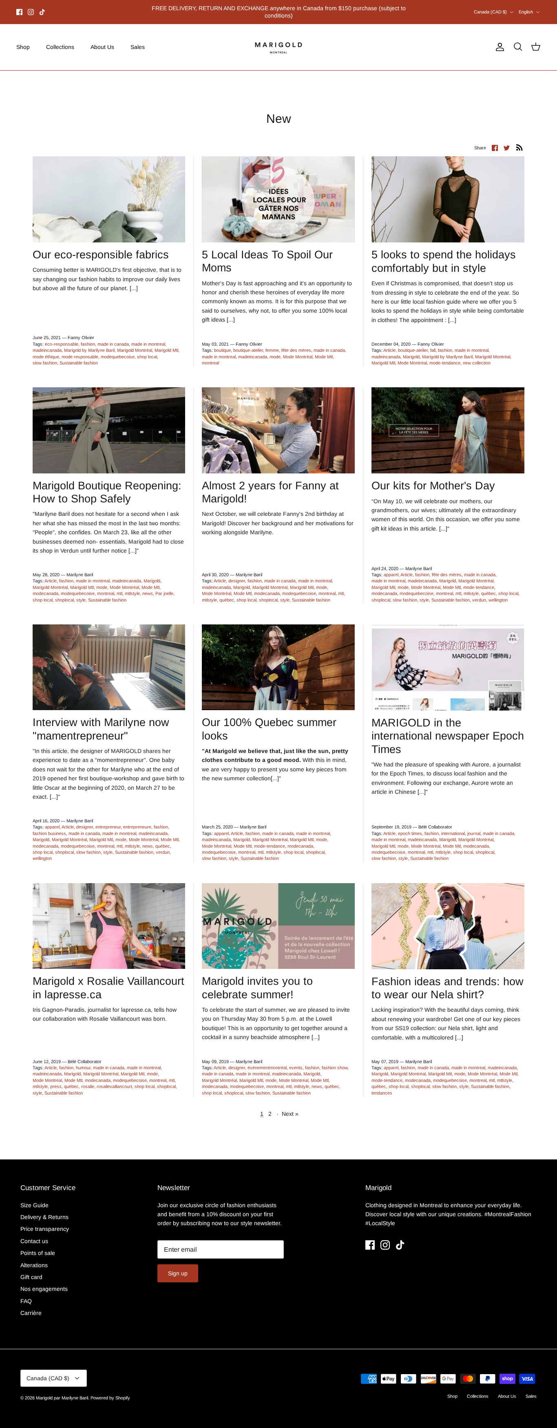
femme (272, 343)
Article (389, 343)
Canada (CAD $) (490, 8)
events (296, 1060)
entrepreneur (108, 820)
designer (236, 574)
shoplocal (64, 593)
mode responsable (80, 349)
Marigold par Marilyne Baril (62, 1390)
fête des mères (296, 343)
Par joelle (164, 586)
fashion (88, 337)
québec (226, 593)
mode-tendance (444, 355)
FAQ (26, 1294)
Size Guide (34, 1198)
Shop (23, 40)
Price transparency (44, 1222)
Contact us (34, 1234)
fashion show (334, 1060)
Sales (137, 40)
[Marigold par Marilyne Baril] (278, 40)
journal (473, 826)
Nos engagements (44, 1282)
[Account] (498, 40)
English (526, 8)
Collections (60, 40)
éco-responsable (61, 337)
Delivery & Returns (44, 1210)
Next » (290, 1107)
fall (432, 343)
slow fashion (45, 355)
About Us (102, 40)
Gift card (31, 1270)
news (147, 586)
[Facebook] (19, 8)
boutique (222, 343)
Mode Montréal (297, 349)
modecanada (45, 586)
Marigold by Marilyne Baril (89, 343)
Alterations (34, 1258)
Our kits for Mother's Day (433, 479)
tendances (381, 1086)
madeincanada (47, 343)
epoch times (410, 826)
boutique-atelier (248, 343)
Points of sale (37, 1246)
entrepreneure (137, 820)
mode (275, 349)
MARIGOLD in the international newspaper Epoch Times (447, 729)
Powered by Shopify (110, 1390)
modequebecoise (118, 349)
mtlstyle (132, 586)
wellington (498, 593)
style (81, 593)
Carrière (31, 1306)
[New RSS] (519, 140)
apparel (391, 567)
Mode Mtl (324, 349)
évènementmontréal (267, 1060)
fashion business (49, 826)
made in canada (113, 337)
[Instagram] (31, 8)
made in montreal (148, 337)
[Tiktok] (42, 8)
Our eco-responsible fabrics (101, 248)
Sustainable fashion (79, 355)
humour (83, 1060)
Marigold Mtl (166, 343)
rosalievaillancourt (114, 1079)
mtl (119, 586)
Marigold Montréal (134, 343)
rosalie (87, 1079)
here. (322, 8)
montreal (210, 355)
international (453, 826)
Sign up (178, 1267)
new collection (477, 355)
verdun (479, 593)
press (56, 1079)
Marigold (411, 349)
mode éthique (46, 349)
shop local (147, 349)
